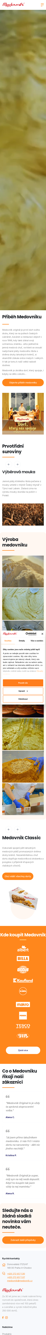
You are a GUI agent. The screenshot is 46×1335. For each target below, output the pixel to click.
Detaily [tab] (22, 641)
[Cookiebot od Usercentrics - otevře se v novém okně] (27, 633)
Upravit (22, 691)
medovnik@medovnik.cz (19, 1280)
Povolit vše (23, 683)
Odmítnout (23, 699)
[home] (13, 5)
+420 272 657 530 (16, 1273)
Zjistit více (23, 1050)
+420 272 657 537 (16, 1277)
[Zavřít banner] (42, 634)
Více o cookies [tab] (37, 641)
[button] (42, 5)
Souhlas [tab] (8, 641)
